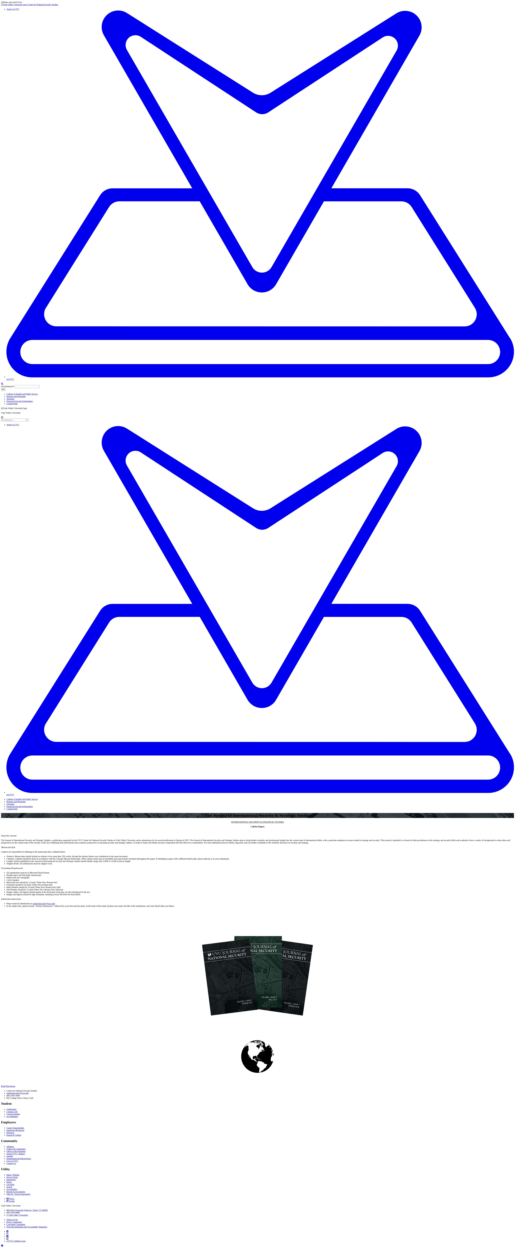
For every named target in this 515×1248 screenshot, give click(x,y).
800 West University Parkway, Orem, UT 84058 (26, 1210)
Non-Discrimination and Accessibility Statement (26, 1227)
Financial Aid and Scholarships (19, 401)
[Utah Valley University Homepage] (14, 4)
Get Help (10, 1184)
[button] (257, 2)
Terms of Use (12, 1219)
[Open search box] (2, 384)
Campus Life (11, 1112)
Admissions (11, 1109)
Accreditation (12, 1116)
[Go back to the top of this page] (2, 1246)
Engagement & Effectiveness (18, 1158)
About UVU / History (15, 1154)
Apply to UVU (12, 9)
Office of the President (15, 1151)
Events (12, 1201)
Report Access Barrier (15, 1192)
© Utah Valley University (17, 1215)
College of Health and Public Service (22, 394)
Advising (10, 399)
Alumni (9, 1156)
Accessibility (11, 1189)
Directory (10, 1133)
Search (9, 1187)
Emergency (11, 1180)
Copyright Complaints (15, 1224)
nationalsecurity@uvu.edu (44, 903)
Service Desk (12, 1177)
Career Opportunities (15, 1128)
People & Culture (13, 1135)
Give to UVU (12, 1161)
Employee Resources (15, 1130)
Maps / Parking (12, 1175)
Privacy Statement (14, 1222)
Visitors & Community (16, 1149)
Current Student (13, 1114)
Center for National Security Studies (42, 4)
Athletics (10, 1146)
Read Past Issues (8, 1086)
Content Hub (11, 404)
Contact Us (11, 1163)
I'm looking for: (7, 386)
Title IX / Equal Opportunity (18, 1194)
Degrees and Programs (16, 396)
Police (9, 1182)
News (11, 1199)
